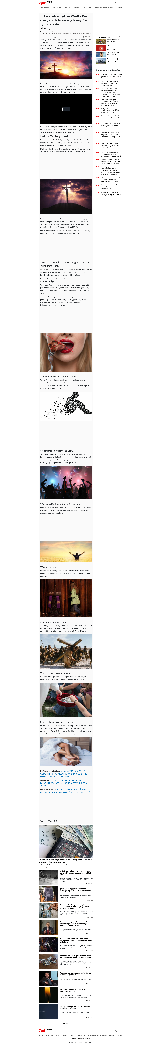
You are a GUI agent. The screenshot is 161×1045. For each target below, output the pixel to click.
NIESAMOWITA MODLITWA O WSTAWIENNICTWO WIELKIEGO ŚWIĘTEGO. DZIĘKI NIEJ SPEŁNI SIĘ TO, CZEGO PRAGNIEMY (64, 774)
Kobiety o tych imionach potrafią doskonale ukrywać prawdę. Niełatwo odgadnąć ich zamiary (110, 179)
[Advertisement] (66, 166)
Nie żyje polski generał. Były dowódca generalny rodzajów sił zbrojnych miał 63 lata (110, 110)
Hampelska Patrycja (51, 37)
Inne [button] (119, 8)
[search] (120, 2)
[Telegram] (45, 28)
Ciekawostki (87, 8)
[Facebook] (42, 28)
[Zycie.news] (45, 3)
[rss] (116, 3)
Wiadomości (57, 8)
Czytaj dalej (66, 1024)
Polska (67, 8)
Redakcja (112, 1035)
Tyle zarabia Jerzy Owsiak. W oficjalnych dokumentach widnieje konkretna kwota (111, 186)
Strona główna (44, 8)
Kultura (76, 8)
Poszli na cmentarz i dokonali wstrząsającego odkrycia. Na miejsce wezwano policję (109, 83)
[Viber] (48, 28)
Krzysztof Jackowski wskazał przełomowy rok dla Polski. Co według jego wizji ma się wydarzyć (111, 154)
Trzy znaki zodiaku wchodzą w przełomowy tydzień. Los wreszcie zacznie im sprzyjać (111, 194)
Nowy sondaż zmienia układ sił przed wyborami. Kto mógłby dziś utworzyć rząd (110, 117)
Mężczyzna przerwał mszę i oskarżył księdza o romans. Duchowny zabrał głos (111, 76)
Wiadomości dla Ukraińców (104, 8)
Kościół (78, 278)
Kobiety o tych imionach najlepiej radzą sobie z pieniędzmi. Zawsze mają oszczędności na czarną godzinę (110, 146)
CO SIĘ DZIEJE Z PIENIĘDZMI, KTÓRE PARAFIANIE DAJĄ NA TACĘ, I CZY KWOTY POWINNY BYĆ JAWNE (63, 783)
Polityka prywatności (84, 1038)
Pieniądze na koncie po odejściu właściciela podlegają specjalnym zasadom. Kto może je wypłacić (110, 161)
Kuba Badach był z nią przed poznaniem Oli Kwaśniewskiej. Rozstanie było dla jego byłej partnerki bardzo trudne (110, 102)
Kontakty (73, 1038)
